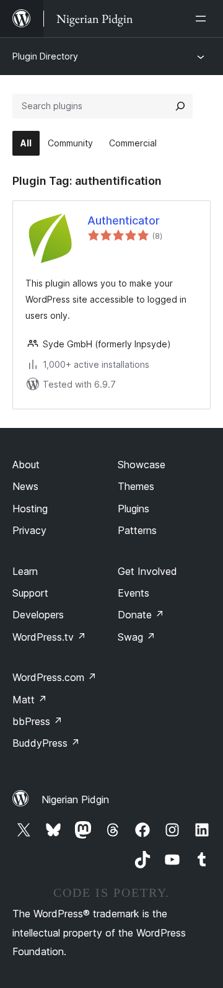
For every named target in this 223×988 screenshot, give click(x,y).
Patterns (137, 530)
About (26, 464)
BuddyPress (46, 743)
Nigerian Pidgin (75, 799)
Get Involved (147, 571)
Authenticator (123, 220)
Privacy (29, 530)
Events (133, 593)
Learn (25, 571)
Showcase (141, 464)
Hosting (30, 508)
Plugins (133, 508)
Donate (141, 614)
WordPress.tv (49, 637)
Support (30, 593)
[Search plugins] (180, 106)
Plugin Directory (45, 56)
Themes (136, 486)
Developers (38, 614)
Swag (136, 637)
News (25, 486)
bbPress (37, 721)
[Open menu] (203, 18)
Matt (29, 699)
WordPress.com (54, 677)
